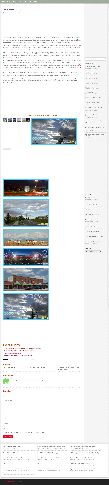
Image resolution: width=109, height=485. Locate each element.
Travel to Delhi (89, 87)
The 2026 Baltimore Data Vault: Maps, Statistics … (94, 135)
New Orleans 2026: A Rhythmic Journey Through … (95, 121)
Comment (5, 396)
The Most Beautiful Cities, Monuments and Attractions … (51, 446)
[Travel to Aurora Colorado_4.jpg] (14, 120)
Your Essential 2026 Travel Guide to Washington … (94, 128)
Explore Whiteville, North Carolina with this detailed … (84, 452)
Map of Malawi (89, 202)
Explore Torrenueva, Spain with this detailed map (83, 463)
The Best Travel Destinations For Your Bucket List (18, 352)
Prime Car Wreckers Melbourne (93, 102)
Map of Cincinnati (90, 197)
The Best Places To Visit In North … (12, 446)
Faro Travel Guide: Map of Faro (13, 353)
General (25, 1)
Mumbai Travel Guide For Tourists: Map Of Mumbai (18, 355)
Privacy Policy (17, 1)
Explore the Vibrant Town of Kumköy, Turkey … (82, 457)
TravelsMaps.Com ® (8, 481)
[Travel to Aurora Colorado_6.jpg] (10, 120)
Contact (9, 1)
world (78, 47)
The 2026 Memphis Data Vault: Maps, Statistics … (94, 108)
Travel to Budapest (8, 463)
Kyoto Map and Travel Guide (92, 214)
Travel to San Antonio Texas (92, 66)
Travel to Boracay (89, 224)
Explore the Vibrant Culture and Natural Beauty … (83, 446)
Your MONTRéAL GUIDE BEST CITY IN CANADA (94, 208)
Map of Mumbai (89, 92)
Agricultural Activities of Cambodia (94, 241)
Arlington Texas (89, 71)
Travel (41, 1)
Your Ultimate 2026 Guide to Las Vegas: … (93, 115)
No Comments (12, 12)
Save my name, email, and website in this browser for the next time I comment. (25, 432)
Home (3, 1)
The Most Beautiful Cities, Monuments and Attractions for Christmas (23, 348)
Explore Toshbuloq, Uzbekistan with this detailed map (84, 469)
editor (5, 12)
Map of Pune (88, 77)
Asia (30, 1)
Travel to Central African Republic (94, 97)
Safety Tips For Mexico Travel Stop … (94, 236)
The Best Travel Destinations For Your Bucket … (49, 457)
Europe (35, 1)
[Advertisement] (42, 24)
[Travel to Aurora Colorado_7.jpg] (28, 120)
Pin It (33, 359)
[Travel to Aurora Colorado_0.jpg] (19, 120)
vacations (35, 78)
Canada (79, 65)
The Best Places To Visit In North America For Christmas (19, 350)
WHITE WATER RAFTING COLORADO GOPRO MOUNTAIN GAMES (94, 230)
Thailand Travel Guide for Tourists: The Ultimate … (16, 469)
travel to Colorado (17, 60)
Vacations (22, 12)
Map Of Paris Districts (90, 219)
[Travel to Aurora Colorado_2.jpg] (5, 120)
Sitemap (5, 483)
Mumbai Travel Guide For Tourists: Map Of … (14, 457)
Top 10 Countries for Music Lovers (45, 469)
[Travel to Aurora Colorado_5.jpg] (24, 120)
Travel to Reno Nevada (91, 82)
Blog (10, 6)
